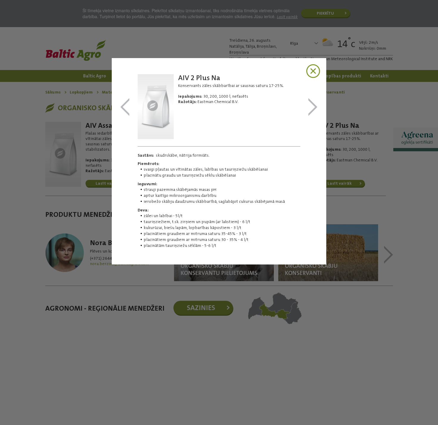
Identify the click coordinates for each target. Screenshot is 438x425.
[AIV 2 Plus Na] (156, 137)
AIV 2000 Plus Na (125, 107)
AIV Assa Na (312, 107)
